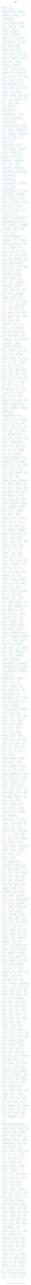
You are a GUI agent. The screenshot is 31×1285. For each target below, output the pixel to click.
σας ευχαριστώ (15, 202)
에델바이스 (10, 907)
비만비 (22, 640)
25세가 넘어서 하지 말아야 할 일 (10, 23)
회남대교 (9, 1269)
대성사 (24, 457)
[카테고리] (2, 2)
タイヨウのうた (6, 213)
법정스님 (5, 587)
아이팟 (18, 854)
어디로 (10, 899)
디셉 (16, 492)
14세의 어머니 (6, 15)
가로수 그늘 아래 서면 (14, 244)
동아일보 (14, 480)
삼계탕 (18, 697)
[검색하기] (29, 2)
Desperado (5, 49)
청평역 (4, 1151)
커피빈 (4, 1174)
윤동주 (11, 991)
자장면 (4, 1052)
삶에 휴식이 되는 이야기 (8, 697)
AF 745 (22, 38)
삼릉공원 (26, 697)
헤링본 (4, 1250)
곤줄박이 (23, 305)
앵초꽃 (22, 884)
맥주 (25, 533)
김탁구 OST (12, 377)
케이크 (4, 1177)
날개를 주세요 (6, 400)
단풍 (4, 450)
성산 (15, 751)
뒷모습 (4, 488)
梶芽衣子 (16, 229)
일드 (20, 1033)
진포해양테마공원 (12, 1116)
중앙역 (4, 1109)
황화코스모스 (22, 1265)
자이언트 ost (20, 1048)
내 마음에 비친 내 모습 (8, 411)
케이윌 (23, 1174)
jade (14, 76)
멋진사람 (5, 541)
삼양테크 (5, 713)
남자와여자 (5, 404)
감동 (10, 255)
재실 (18, 1063)
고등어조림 (5, 297)
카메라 (4, 1162)
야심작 (14, 892)
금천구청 (5, 358)
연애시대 (5, 930)
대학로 (12, 465)
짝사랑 (20, 1128)
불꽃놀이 (12, 625)
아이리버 (22, 850)
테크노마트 (22, 1189)
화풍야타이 (5, 1265)
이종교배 (11, 1017)
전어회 (16, 1067)
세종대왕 (19, 762)
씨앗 (4, 842)
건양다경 (5, 278)
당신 (9, 453)
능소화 (10, 438)
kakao (15, 1283)
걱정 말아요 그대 (17, 274)
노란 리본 (5, 427)
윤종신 (18, 991)
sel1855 (19, 145)
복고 (25, 602)
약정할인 (5, 895)
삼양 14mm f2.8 (15, 705)
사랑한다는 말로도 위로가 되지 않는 (11, 667)
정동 (11, 1075)
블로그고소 (5, 636)
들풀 (4, 492)
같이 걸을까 (19, 263)
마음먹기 (10, 514)
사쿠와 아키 (5, 686)
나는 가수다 (19, 392)
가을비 (11, 251)
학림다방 (24, 1223)
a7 (10, 38)
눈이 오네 (20, 434)
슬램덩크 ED (22, 812)
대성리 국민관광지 (15, 457)
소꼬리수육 (22, 766)
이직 (18, 1017)
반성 (10, 568)
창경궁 (12, 1136)
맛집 (10, 526)
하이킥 (4, 1223)
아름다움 (20, 842)
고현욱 (16, 305)
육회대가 (5, 991)
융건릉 (11, 995)
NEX (4, 103)
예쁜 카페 (12, 934)
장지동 (15, 1059)
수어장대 (19, 789)
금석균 (10, 354)
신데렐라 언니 (6, 831)
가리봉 (24, 244)
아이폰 (12, 857)
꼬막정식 (10, 381)
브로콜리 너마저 (15, 633)
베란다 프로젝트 (22, 591)
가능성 (15, 240)
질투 (4, 1120)
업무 (4, 907)
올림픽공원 (5, 949)
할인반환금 (11, 1235)
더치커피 (25, 465)
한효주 (24, 1231)
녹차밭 (10, 431)
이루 (17, 1002)
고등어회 (13, 297)
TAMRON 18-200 (18, 168)
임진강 (4, 1040)
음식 (26, 995)
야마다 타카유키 (6, 892)
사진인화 (5, 682)
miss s (4, 99)
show (20, 152)
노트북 (4, 431)
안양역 (16, 873)
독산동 (4, 476)
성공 (4, 751)
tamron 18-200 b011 (8, 171)
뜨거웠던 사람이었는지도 (8, 495)
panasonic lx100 (22, 133)
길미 (22, 366)
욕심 (24, 956)
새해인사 (5, 720)
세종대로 (11, 762)
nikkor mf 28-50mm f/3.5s (9, 114)
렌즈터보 (23, 499)
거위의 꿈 (18, 270)
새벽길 (18, 716)
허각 (17, 1246)
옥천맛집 (18, 945)
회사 (16, 1269)
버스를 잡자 (5, 579)
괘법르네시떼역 (6, 324)
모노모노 (14, 545)
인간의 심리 (5, 1025)
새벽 (12, 716)
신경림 (19, 827)
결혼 (11, 282)
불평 (4, 629)
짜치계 (13, 1128)
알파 (22, 876)
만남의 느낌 (14, 518)
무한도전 (13, 552)
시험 (25, 823)
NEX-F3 (17, 103)
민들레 (11, 560)
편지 (19, 1208)
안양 (10, 873)
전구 (4, 1067)
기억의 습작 (22, 362)
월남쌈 (12, 975)
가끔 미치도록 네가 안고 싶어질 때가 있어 (12, 236)
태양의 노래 (13, 1189)
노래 (19, 427)
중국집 (22, 1101)
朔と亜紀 (5, 225)
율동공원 (5, 995)
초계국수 (20, 1151)
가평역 (4, 255)
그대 (15, 339)
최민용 (4, 1155)
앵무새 (16, 884)
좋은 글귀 (20, 1094)
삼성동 (9, 701)
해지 (18, 1242)
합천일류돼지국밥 (7, 1238)
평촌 (24, 1208)
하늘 (24, 1216)
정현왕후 (23, 1078)
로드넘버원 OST (15, 503)
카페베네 (5, 1166)
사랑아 (10, 655)
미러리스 (13, 556)
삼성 (4, 701)
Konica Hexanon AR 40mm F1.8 (10, 84)
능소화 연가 (18, 438)
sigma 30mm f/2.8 (17, 156)
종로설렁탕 (5, 1094)
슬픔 (4, 815)
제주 (20, 1086)
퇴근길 (9, 1197)
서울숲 (12, 735)
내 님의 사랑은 (24, 408)
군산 (4, 335)
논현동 (22, 431)
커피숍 (10, 1174)
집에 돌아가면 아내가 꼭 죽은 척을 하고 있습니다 (13, 1124)
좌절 (18, 1097)
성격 (23, 747)
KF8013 (5, 80)
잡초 (16, 1056)
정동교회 (18, 1075)
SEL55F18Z (22, 149)
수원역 (4, 793)
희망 (9, 1277)
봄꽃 (4, 610)
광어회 (4, 320)
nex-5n (10, 103)
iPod (13, 72)
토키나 (11, 1193)
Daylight (18, 46)
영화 (25, 930)
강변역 (4, 263)
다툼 (11, 446)
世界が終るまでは (7, 217)
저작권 (23, 1063)
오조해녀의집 (6, 941)
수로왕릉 (5, 789)
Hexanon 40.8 (6, 65)
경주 (18, 290)
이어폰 (10, 1014)
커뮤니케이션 (14, 1170)
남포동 (21, 404)
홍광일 (4, 1261)
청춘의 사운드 (12, 1147)
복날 (4, 606)
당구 (4, 453)
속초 (15, 770)
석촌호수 (5, 743)
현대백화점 (5, 1254)
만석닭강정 (22, 518)
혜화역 (4, 1257)
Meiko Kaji (13, 95)
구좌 (11, 328)
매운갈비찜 (11, 530)
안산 (24, 869)
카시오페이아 (12, 1162)
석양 (19, 739)
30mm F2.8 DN (12, 27)
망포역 (4, 530)
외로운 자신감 (21, 953)
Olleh (4, 129)
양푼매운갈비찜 (20, 895)
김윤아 (23, 373)
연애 (20, 926)
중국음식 (16, 1101)
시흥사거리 (5, 827)
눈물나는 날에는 (10, 434)
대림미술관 (5, 457)
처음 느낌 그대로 (6, 1139)
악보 (4, 869)
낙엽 (9, 396)
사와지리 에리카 (22, 671)
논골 (17, 431)
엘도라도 (22, 915)
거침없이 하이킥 (6, 274)
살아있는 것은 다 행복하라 (8, 693)
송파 (24, 777)
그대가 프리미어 (23, 339)
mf (26, 95)
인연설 (4, 1033)
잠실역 (16, 1052)
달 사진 (14, 450)
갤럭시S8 (5, 270)
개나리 (11, 267)
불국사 (21, 621)
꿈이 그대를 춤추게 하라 (8, 389)
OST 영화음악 (11, 133)
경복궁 (11, 290)
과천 (18, 312)
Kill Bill (11, 80)
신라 (13, 831)
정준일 (16, 1078)
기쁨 (4, 362)
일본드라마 (12, 1036)
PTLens (15, 137)
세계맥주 (11, 754)
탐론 (19, 1185)
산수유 (17, 690)
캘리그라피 (5, 1170)
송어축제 (11, 777)
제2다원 (11, 1082)
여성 (23, 918)
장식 (9, 1059)
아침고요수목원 (6, 865)
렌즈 (17, 499)
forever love (6, 57)
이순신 (23, 1010)
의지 (9, 998)
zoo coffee (5, 202)
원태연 (13, 972)
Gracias (24, 57)
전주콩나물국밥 (6, 1071)
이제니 (4, 1017)
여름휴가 (17, 918)
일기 (15, 1033)
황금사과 (13, 1265)
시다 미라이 (5, 823)
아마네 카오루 (13, 846)
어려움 (4, 903)
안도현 (9, 869)
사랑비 (4, 655)
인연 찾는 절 (19, 1029)
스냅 (21, 804)
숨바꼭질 (5, 800)
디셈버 (9, 492)
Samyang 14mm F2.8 (8, 145)
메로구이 (12, 541)
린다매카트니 (22, 507)
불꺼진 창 (5, 625)
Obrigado (24, 126)
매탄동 (13, 533)
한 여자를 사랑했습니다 (8, 1227)
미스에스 (5, 560)
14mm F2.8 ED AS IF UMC (9, 11)
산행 (23, 690)
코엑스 (4, 1181)
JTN (20, 76)
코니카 (10, 1177)
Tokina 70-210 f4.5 (7, 194)
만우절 (4, 522)
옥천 (11, 945)
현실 (12, 1254)
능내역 (4, 438)
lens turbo (5, 91)
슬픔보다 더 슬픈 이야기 (8, 819)
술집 (25, 796)
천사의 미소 (16, 1139)
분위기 (4, 621)
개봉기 (24, 267)
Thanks (13, 187)
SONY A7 (17, 164)
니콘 (26, 438)
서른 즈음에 (18, 728)
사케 (18, 682)
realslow (5, 141)
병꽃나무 (13, 598)
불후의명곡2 (5, 633)
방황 (13, 575)
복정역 (9, 606)
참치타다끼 (5, 1136)
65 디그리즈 (5, 34)
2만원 (22, 23)
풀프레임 (12, 1216)
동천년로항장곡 (23, 480)
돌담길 (10, 476)
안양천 (4, 876)
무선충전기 (5, 552)
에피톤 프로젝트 (12, 915)
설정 (10, 747)
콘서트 (10, 1181)
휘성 (4, 1277)
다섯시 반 (5, 446)
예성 (19, 934)
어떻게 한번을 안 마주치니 (22, 899)
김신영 (10, 373)
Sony (10, 164)
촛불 (26, 1151)
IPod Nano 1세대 (21, 72)
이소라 (17, 1010)
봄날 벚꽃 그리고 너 (12, 610)
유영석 (13, 987)
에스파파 (11, 911)
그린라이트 (11, 351)
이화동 (18, 1021)
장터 (21, 1059)
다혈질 (17, 446)
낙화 (20, 396)
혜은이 (22, 1254)
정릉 (4, 1078)
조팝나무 (20, 1090)
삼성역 (16, 701)
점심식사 (5, 1075)
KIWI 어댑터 (19, 80)
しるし (4, 210)
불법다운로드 (21, 625)
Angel (23, 42)
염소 (19, 930)
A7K (16, 38)
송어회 (18, 777)
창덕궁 (19, 1136)
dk (12, 49)
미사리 (20, 556)
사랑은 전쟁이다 (19, 655)
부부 (10, 613)
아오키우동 (5, 850)
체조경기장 (11, 1151)
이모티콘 (23, 1002)
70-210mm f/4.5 (16, 34)
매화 (20, 533)
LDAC (18, 88)
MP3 (10, 99)
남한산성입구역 (13, 408)
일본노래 (5, 1036)
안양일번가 (23, 873)
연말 (15, 926)
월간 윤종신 (5, 975)
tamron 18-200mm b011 (9, 175)
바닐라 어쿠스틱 (15, 564)
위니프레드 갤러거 (7, 979)
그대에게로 (17, 343)
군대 (22, 331)
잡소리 (9, 1056)
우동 (25, 960)
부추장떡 (22, 613)
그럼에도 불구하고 (17, 347)
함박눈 (19, 1235)
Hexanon (18, 61)
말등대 (4, 526)
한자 (19, 1231)
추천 (4, 1158)
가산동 (4, 248)
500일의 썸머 (6, 30)
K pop (26, 76)
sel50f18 (13, 149)
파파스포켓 (20, 1200)
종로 (26, 1090)
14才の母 (21, 11)
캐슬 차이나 (12, 1166)
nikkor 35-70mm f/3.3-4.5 (9, 110)
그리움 (4, 351)
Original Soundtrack (21, 129)
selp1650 (5, 152)
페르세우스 (23, 1204)
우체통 (4, 968)
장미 (4, 1059)
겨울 (20, 278)
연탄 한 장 (12, 930)
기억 (15, 362)
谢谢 (14, 232)
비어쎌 (4, 644)
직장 (9, 1113)
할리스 (4, 1235)
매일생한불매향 (21, 530)
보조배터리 (18, 602)
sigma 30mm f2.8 (7, 160)
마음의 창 (18, 514)
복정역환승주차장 (19, 606)
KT (22, 84)
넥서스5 (4, 423)
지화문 (23, 1109)
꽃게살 (22, 381)
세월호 (4, 762)
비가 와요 (15, 640)
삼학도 (18, 713)
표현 (25, 1212)
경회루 (23, 290)
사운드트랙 (5, 674)
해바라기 (5, 1242)
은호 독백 (19, 995)
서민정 (4, 732)
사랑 (4, 652)
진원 (4, 1116)
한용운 (12, 1231)
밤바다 (10, 572)
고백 (12, 301)
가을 (21, 248)
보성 (4, 602)
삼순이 (22, 701)
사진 (12, 674)
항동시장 (16, 1238)
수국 (23, 781)
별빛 (14, 594)
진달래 (22, 1113)
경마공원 (5, 290)
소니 (9, 770)
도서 (25, 472)
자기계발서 (11, 1040)
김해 (26, 377)
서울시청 (20, 735)
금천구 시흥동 (19, 354)
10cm (4, 8)
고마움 (20, 297)
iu (9, 76)
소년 (4, 770)
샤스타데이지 (19, 724)
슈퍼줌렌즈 (13, 804)
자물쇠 (4, 1044)
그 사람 (23, 335)
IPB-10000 (5, 72)
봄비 (22, 610)
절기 (14, 1071)
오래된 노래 (5, 937)
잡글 (22, 1052)
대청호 (15, 461)
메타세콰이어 (6, 545)
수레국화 (20, 785)
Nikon (20, 114)
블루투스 (25, 636)
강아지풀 (11, 263)
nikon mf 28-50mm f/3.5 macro (10, 126)
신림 (4, 834)
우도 (20, 960)
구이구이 (5, 328)
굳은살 (16, 335)
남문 (26, 400)
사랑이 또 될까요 (15, 659)
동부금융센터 (6, 480)
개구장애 (5, 267)
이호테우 (11, 1021)
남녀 (13, 400)
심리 (4, 838)
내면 (19, 415)
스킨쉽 (13, 812)
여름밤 (9, 918)
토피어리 (19, 1193)
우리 (4, 964)
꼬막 (4, 381)
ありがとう (18, 206)
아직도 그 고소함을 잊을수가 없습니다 (11, 861)
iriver (4, 76)
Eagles (19, 53)
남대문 (19, 400)
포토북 (19, 1212)
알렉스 (10, 876)
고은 (18, 301)
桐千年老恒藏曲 (23, 225)
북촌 (15, 617)
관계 (4, 316)
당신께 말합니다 (17, 453)
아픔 (24, 865)
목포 (15, 549)
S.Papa (12, 141)
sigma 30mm (6, 156)
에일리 (4, 915)
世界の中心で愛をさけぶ (21, 217)
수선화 (11, 789)
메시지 (19, 541)
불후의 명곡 (10, 629)
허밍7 (23, 1246)
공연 (16, 309)
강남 (25, 259)
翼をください (6, 232)
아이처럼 (11, 854)
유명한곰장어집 (12, 983)
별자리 (20, 594)
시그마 (23, 819)
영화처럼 (5, 934)
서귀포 (10, 728)
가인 (18, 251)
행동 (23, 1242)
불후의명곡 (19, 629)
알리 (17, 876)
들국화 (25, 488)
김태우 (19, 377)
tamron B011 (23, 183)
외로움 (4, 956)
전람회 (9, 1067)
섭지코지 (17, 747)
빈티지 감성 (19, 644)
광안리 (24, 316)
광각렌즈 (10, 316)
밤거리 (4, 572)
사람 (17, 648)
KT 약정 (12, 88)
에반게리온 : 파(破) (21, 907)
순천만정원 (17, 796)
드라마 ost (18, 488)
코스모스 (23, 1177)
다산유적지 (5, 442)
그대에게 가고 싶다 (7, 343)
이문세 (4, 1006)
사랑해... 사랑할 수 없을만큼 (9, 671)
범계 (17, 583)
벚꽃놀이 (18, 587)
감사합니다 (23, 255)
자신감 (21, 1044)
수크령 (18, 793)
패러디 (16, 1204)
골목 (4, 309)
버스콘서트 (22, 579)
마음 (4, 514)
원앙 (20, 968)
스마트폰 (21, 808)
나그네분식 (5, 392)
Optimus (11, 129)
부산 (16, 613)
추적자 (22, 1155)
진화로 (21, 1116)
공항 (4, 312)
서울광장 (18, 732)
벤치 (4, 594)
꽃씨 (9, 385)
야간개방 (14, 888)
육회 (26, 987)
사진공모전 (20, 678)
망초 (23, 526)
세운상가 (22, 758)
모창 (4, 549)
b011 (4, 46)
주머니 (24, 1097)
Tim (18, 190)
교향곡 (21, 324)
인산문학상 (5, 1029)
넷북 (17, 423)
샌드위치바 (12, 720)
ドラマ (15, 213)
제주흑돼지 (11, 1090)
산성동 (4, 690)
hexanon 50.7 (16, 65)
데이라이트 (20, 469)
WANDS (4, 198)
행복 (4, 1246)
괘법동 (17, 320)
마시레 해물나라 (19, 511)
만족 (10, 522)
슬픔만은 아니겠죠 (12, 815)
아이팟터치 (5, 857)
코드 (17, 1177)
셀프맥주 (5, 766)
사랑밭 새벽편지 (19, 652)
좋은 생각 (5, 1097)
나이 (4, 396)
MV (25, 99)
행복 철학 (10, 1246)
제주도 (4, 1090)
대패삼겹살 (5, 465)
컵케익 (17, 1174)
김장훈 (4, 377)
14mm (10, 8)
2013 (23, 15)
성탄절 (4, 754)
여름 (4, 918)
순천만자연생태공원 (7, 796)
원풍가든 (21, 972)
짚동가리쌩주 (6, 1128)
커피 (22, 1170)
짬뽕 (26, 1128)
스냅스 (4, 808)
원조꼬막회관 (6, 972)
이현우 (4, 1021)
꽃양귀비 (16, 385)
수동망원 (12, 785)
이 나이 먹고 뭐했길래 (19, 998)
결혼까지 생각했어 (20, 282)
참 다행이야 (22, 1132)
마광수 (4, 511)
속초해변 (5, 774)
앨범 (10, 884)
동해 (4, 484)
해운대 (11, 1242)
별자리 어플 (5, 598)
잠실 (10, 1052)
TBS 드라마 (5, 187)
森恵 (23, 229)
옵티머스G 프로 (22, 949)
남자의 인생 (13, 404)
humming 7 (5, 69)
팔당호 (4, 1204)
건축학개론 (12, 278)
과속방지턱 (10, 312)
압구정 (4, 880)
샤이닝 (4, 728)
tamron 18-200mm (21, 171)
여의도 (17, 922)
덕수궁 (4, 469)
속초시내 (21, 770)
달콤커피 (22, 450)
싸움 (17, 838)
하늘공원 (5, 1219)
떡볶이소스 (23, 492)
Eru (25, 53)
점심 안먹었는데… (23, 1071)
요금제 (10, 956)
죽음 (4, 1101)
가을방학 (5, 251)
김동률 (23, 370)
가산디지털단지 (12, 248)
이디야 (10, 1002)
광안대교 (18, 316)
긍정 (20, 358)
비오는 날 (11, 644)
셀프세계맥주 (13, 766)
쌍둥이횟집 (23, 838)
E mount (5, 53)
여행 (4, 926)
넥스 (11, 423)
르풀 (4, 507)
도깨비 (10, 472)
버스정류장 (13, 579)
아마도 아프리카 (23, 846)
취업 (15, 1158)
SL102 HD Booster (19, 160)
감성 (4, 259)
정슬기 (9, 1078)
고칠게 (4, 305)
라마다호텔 (19, 495)
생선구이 (5, 724)
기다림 (25, 358)
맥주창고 (20, 537)
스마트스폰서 (12, 808)
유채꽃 (20, 987)
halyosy (4, 61)
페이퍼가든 (11, 1208)
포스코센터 (5, 1212)
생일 (11, 724)
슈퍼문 (18, 800)
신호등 (22, 834)
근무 (19, 351)
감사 (16, 255)
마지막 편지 (5, 518)
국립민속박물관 (6, 331)
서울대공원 (5, 735)
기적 (4, 366)
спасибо (25, 202)
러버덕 (10, 499)
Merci (21, 95)
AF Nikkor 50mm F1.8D (8, 42)
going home (15, 57)
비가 (8, 640)
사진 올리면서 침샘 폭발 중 (9, 678)
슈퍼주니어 (5, 804)
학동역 (17, 1223)
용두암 (4, 960)
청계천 (24, 1143)
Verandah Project (20, 194)
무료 (20, 549)
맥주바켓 (12, 537)
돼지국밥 (10, 484)
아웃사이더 (13, 850)
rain (21, 137)
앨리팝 (4, 884)
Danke (10, 46)
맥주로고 (5, 537)
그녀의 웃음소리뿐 (7, 339)
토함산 (25, 1193)
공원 (21, 309)
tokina (24, 190)
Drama (18, 49)
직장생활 (16, 1113)
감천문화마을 (18, 259)
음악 (4, 998)
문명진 (20, 552)
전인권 (22, 1067)
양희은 (4, 899)
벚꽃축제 (13, 591)
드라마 (10, 488)
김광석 (17, 370)
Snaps (4, 164)
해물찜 (23, 1238)
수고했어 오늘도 (14, 781)
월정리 (19, 975)
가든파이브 (22, 240)
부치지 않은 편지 (6, 617)
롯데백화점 (24, 503)
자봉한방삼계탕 (12, 1044)
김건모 (4, 370)
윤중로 (24, 991)
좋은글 (11, 1097)
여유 (11, 922)
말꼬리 (21, 522)
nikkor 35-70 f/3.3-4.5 (8, 107)
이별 (10, 1006)
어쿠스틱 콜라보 (20, 903)
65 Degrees (15, 30)
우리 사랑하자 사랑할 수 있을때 (15, 964)
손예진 (25, 774)
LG (12, 91)
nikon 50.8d (5, 118)
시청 (12, 823)
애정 (10, 880)
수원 (25, 789)
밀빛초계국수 (6, 564)
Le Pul (25, 88)
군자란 (9, 335)
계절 (4, 293)
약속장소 (22, 892)
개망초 (18, 267)
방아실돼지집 (6, 575)
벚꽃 (11, 587)
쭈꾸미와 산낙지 (6, 1132)
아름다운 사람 (11, 842)
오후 (20, 941)
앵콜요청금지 (6, 888)
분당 (20, 617)
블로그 (24, 633)
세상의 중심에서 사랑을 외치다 (9, 758)
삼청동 (11, 713)
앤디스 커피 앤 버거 (19, 880)
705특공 (5, 38)
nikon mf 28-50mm (16, 118)
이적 (24, 1014)
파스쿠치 (5, 1200)
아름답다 (5, 846)
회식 (21, 1269)
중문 (4, 1105)
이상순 (10, 1010)
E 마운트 (12, 53)
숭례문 (11, 800)
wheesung (12, 198)
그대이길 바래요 (6, 347)
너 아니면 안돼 (6, 419)
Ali (18, 42)
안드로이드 (17, 869)
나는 (12, 392)
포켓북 (12, 1212)
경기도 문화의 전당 (7, 286)
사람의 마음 (24, 648)
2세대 (4, 27)
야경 (21, 888)
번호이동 (5, 583)
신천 (9, 834)
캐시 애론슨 (21, 1166)
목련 (9, 549)
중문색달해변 (11, 1105)
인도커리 (20, 1025)
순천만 (24, 793)
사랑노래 (10, 652)
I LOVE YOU (14, 69)
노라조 (22, 423)
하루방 (11, 1219)
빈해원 (4, 648)
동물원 (17, 476)
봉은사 (4, 613)
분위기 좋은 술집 (13, 621)
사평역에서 (13, 686)
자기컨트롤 (20, 1040)
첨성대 (24, 1139)
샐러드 (20, 720)
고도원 (9, 293)
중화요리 (11, 1109)
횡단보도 (5, 1273)
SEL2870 (5, 149)
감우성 (9, 259)
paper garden (6, 137)
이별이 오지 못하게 (19, 1006)
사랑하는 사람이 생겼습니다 (9, 663)
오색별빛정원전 (21, 937)
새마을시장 (5, 716)
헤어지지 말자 (12, 1250)
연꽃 (9, 926)
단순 (24, 446)
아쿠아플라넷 (16, 865)
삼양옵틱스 (23, 709)
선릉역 (17, 743)
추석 (10, 1155)
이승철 (4, 1014)
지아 (18, 1109)
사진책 (11, 682)
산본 (21, 686)
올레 (24, 945)
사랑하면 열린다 (22, 663)
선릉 (11, 743)
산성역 (10, 690)
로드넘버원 (5, 503)
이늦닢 (4, 1002)
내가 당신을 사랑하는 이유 (8, 415)
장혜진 (4, 1063)
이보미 (4, 1010)
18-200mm (15, 15)
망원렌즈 (17, 526)
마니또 (10, 511)
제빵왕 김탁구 (12, 1086)
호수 (10, 1257)
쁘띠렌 (10, 648)
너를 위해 (15, 419)
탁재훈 (12, 1185)
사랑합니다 (24, 667)
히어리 (15, 1277)
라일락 (4, 499)
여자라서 (24, 922)
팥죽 (10, 1204)
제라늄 (23, 1082)
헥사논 (20, 1250)
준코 (9, 1101)
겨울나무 (5, 282)
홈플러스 (17, 1257)
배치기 (19, 575)
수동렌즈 (5, 785)
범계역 (22, 583)
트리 (16, 1197)
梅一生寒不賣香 (6, 229)
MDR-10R (5, 95)
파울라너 (12, 1200)
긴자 (16, 366)
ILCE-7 (22, 69)
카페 (20, 1162)
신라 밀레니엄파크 (22, 831)
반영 (16, 568)
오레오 (12, 937)
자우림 (4, 1048)
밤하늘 (23, 572)
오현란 (13, 941)
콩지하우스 (18, 1181)
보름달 (20, 598)
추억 (16, 1155)
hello (11, 61)
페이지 (4, 1208)
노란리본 (12, 427)
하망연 (24, 1219)
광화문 (10, 320)
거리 (12, 270)
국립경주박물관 (19, 328)
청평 (20, 1147)
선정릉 (4, 747)
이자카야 (18, 1014)
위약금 (21, 979)
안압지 (4, 873)
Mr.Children (18, 99)
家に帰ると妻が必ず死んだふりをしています (13, 221)
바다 (24, 564)
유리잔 (4, 983)
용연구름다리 (12, 960)
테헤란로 (5, 1193)
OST (4, 133)
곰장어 (9, 309)
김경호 (10, 370)
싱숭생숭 (10, 838)
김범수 (4, 373)
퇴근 (4, 1197)
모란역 (21, 545)
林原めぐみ (13, 225)
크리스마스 (5, 1185)
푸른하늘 (5, 1216)
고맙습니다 (5, 301)
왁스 (4, 953)
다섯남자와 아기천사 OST (17, 442)
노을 (25, 427)
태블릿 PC (5, 1189)
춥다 (9, 1158)
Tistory (23, 1283)
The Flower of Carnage (8, 190)
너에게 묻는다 (24, 419)
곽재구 (23, 312)
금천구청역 (12, 358)
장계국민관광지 (24, 1056)
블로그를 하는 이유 (15, 636)
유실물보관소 (6, 987)
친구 (20, 1158)
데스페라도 (11, 469)
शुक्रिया (10, 206)
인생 (12, 1029)
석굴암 (12, 739)
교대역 (14, 324)
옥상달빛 (5, 945)
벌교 (11, 583)
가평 (23, 251)
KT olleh (5, 88)
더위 (19, 465)
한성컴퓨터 (5, 1231)
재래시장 (11, 1063)
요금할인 (18, 956)
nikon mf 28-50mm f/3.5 (9, 122)
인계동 (12, 1025)
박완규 (4, 568)
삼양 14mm (5, 705)
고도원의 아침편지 (19, 293)
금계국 (4, 354)
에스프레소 (19, 911)
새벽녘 (24, 716)
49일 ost (22, 27)
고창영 (23, 301)
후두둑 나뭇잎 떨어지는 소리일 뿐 (17, 1273)
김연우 (17, 373)
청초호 (4, 1147)
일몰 (26, 1033)
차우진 (14, 1132)
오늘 (25, 934)
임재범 (25, 1036)
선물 (23, 743)
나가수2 (23, 389)
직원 (4, 1113)
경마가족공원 (18, 286)
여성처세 (5, 922)
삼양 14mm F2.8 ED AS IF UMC (10, 709)
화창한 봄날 (22, 1261)
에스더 (4, 911)
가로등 (4, 244)
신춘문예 (16, 834)
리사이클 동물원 (11, 507)
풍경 (19, 1216)
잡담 (4, 1056)
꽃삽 (4, 385)
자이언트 (11, 1048)
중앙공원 (25, 1105)
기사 (9, 362)
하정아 (10, 1223)
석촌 (24, 739)
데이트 (4, 472)
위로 (15, 979)
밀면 (25, 560)
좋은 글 (12, 1094)
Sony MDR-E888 (7, 168)
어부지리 (11, 903)
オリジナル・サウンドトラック (17, 210)
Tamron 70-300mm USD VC (9, 183)
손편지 (4, 777)
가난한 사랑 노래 (6, 240)
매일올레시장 (6, 533)
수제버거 (11, 793)
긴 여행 (9, 366)
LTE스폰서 (18, 91)
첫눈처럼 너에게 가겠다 (8, 1143)
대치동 (22, 461)
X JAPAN (21, 198)
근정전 (24, 351)
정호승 (4, 1082)
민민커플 (19, 560)
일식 (20, 1036)
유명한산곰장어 (23, 983)
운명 (10, 968)
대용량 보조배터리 (7, 461)
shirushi (13, 152)
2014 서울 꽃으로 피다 (8, 19)
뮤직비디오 (5, 556)
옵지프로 (13, 949)
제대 (18, 1082)
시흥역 (12, 827)
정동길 (24, 1075)
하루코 (18, 1219)
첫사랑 (18, 1143)
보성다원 (10, 602)
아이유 (4, 854)
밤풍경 (17, 572)
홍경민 (23, 1257)
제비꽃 (4, 1086)
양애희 (11, 895)
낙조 (15, 396)
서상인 (10, 732)
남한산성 (5, 408)
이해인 (23, 1017)
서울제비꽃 (5, 739)
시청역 (18, 823)
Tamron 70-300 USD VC (8, 179)
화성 (15, 1261)
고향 (10, 305)
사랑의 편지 (5, 659)
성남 (9, 751)
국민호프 (15, 331)
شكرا (4, 206)
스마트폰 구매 (6, 812)
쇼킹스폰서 (5, 781)
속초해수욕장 (13, 774)
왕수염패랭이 (11, 953)
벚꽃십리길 (5, 591)
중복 (19, 1105)
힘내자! (22, 1277)
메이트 (25, 541)
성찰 (20, 751)
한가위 (18, 1227)
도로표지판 (18, 472)
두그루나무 (18, 484)
